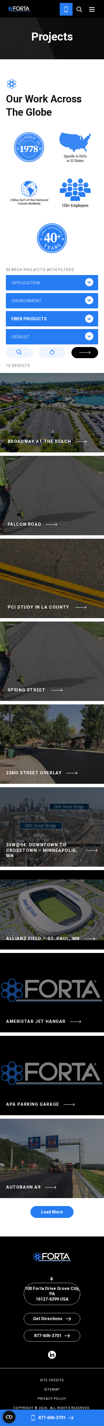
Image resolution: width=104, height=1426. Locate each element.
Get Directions (47, 1318)
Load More (52, 1211)
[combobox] (52, 282)
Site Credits (52, 1380)
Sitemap (51, 1389)
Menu (92, 9)
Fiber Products (29, 318)
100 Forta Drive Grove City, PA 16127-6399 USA (52, 1294)
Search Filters (84, 352)
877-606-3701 (52, 1417)
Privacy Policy (52, 1399)
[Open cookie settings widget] (9, 1417)
